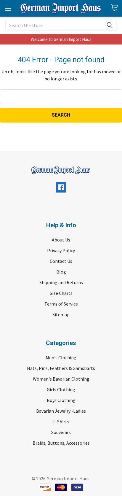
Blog (61, 272)
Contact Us (61, 261)
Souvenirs (61, 432)
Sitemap (61, 314)
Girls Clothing (61, 389)
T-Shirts (61, 422)
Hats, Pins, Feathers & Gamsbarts (61, 368)
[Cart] (116, 8)
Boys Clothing (61, 400)
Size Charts (61, 293)
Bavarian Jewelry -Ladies (61, 411)
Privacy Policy (61, 250)
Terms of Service (61, 304)
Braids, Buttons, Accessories (61, 443)
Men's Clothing (61, 357)
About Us (61, 240)
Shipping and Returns (61, 282)
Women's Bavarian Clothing (61, 379)
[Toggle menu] (8, 8)
